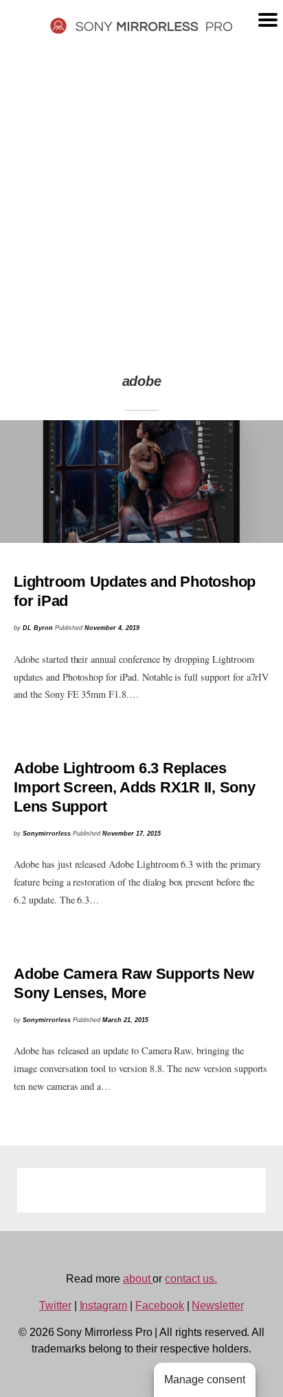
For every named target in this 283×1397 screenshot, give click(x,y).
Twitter (55, 1305)
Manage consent (204, 1379)
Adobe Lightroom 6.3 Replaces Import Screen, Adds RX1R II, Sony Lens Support (134, 787)
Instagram (104, 1305)
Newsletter (218, 1305)
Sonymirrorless (47, 833)
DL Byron (38, 627)
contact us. (190, 1279)
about (138, 1279)
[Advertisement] (141, 197)
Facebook (159, 1305)
